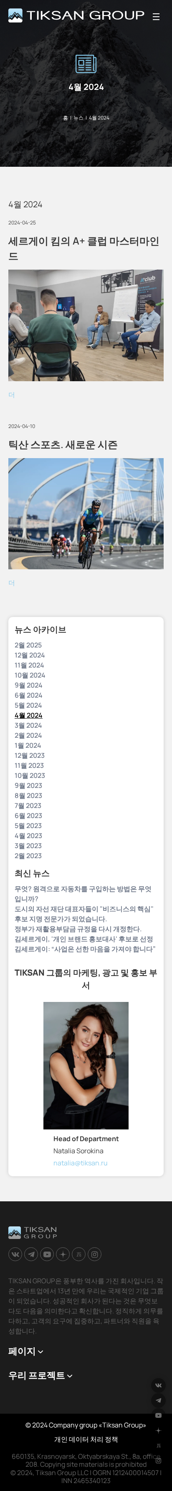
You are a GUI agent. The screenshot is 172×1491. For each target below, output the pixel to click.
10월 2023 (30, 775)
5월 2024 (28, 705)
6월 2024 (29, 695)
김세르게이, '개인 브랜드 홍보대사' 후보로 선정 (84, 938)
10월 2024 (30, 675)
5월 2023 (28, 825)
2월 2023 (28, 855)
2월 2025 (28, 645)
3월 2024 (28, 725)
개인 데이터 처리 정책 (86, 1439)
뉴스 (78, 117)
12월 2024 (30, 655)
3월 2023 (28, 845)
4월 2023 (28, 835)
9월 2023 (28, 785)
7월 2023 (28, 805)
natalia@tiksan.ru (80, 1162)
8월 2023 (28, 795)
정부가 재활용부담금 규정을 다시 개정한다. (78, 928)
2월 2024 (28, 735)
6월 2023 (28, 815)
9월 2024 (29, 685)
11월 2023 (29, 765)
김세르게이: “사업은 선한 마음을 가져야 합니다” (85, 948)
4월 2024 (29, 715)
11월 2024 (29, 665)
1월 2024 (28, 745)
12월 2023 (30, 755)
